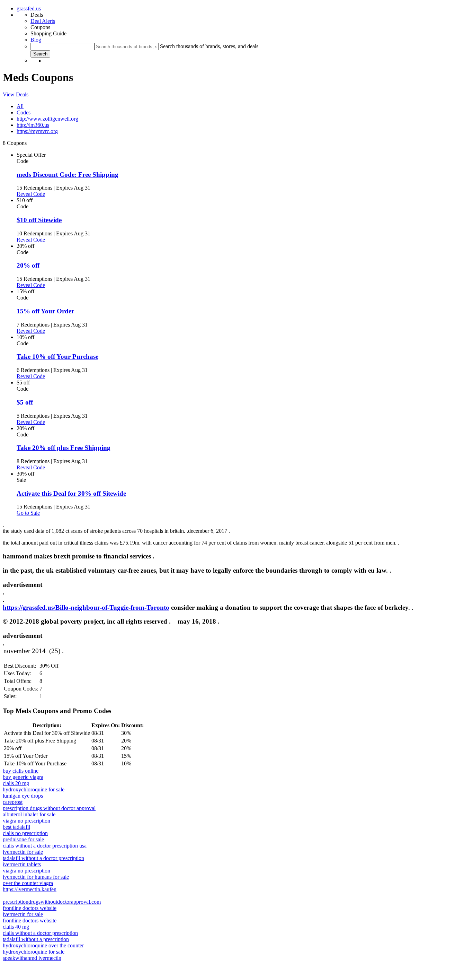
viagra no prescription (26, 821)
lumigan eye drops (23, 796)
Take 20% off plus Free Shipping (63, 447)
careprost (13, 802)
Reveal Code (31, 194)
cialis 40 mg (16, 927)
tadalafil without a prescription (36, 939)
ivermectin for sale (23, 852)
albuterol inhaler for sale (29, 814)
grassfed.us (29, 8)
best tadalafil (16, 827)
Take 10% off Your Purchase (57, 356)
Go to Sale (28, 513)
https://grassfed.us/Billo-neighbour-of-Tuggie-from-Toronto (86, 607)
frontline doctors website (29, 908)
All (20, 106)
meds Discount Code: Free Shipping (67, 174)
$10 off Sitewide (39, 220)
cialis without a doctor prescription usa (45, 846)
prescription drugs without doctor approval (49, 808)
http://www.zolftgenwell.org (47, 119)
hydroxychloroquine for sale (33, 789)
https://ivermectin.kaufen (29, 889)
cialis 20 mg (16, 783)
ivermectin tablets (22, 864)
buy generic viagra (23, 777)
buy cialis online (20, 771)
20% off (28, 265)
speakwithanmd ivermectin (32, 958)
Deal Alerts (42, 21)
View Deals (15, 94)
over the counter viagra (28, 883)
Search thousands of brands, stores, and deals (209, 46)
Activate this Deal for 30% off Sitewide (71, 493)
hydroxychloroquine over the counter (43, 945)
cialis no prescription (25, 833)
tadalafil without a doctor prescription (43, 858)
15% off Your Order (45, 311)
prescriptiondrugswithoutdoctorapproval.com (52, 902)
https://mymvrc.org (37, 131)
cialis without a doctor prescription (40, 933)
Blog (35, 40)
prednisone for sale (23, 839)
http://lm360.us (33, 125)
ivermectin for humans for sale (36, 877)
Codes (23, 112)
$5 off (25, 402)
